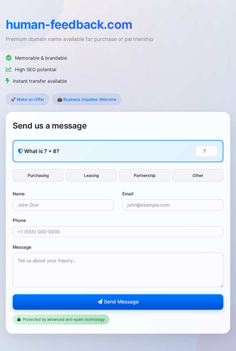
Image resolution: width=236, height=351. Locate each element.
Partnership (145, 175)
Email (128, 194)
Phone (19, 220)
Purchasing (38, 175)
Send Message (120, 302)
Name (19, 194)
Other (198, 175)
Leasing (91, 175)
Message (22, 247)
